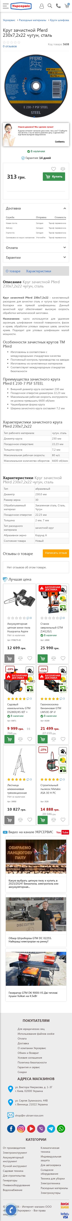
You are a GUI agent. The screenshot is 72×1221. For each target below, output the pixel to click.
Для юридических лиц (31, 1029)
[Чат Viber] (41, 1129)
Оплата (22, 1038)
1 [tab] (34, 117)
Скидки (22, 1072)
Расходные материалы (54, 1188)
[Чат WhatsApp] (61, 1129)
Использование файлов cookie (36, 1033)
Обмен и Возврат (28, 1053)
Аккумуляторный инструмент (13, 1159)
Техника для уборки (53, 1178)
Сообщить (60, 141)
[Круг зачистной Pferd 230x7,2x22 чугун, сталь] (36, 86)
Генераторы (10, 1180)
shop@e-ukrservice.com (29, 1115)
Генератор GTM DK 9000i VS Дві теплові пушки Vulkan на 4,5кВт (33, 994)
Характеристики (38, 271)
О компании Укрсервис (32, 1048)
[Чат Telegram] (51, 1129)
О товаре (13, 271)
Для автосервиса (51, 1165)
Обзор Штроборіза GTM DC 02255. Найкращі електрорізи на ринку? (30, 939)
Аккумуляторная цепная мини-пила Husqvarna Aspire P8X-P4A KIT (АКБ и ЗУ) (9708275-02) (19, 631)
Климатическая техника (50, 1149)
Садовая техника (13, 1171)
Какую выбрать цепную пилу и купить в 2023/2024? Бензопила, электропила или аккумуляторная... (33, 884)
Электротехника (50, 1183)
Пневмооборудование (16, 1185)
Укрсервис (9, 20)
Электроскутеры (50, 1193)
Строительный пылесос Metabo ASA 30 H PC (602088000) (50, 790)
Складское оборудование (49, 1171)
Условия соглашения (30, 1057)
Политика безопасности (32, 1062)
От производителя (14, 1148)
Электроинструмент (15, 1152)
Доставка (23, 1043)
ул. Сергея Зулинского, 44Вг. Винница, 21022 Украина (31, 1102)
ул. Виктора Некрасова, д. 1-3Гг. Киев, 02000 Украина (33, 1089)
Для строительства (14, 1175)
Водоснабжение (12, 1190)
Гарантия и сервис (29, 1067)
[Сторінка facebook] (11, 1129)
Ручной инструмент (15, 1166)
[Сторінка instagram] (21, 1129)
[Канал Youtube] (31, 1129)
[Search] (50, 6)
